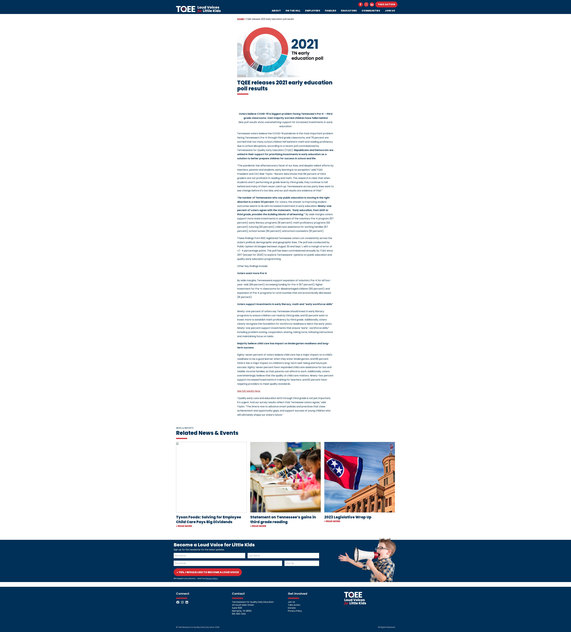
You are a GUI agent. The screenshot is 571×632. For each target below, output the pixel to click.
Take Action (386, 4)
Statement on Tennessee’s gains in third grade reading (283, 519)
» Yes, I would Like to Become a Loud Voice (208, 572)
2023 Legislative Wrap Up (347, 517)
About (276, 10)
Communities (371, 10)
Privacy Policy (212, 578)
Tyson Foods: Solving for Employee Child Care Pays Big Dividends (208, 519)
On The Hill (293, 10)
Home (240, 19)
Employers (312, 10)
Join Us (390, 10)
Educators (349, 10)
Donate (292, 607)
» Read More (184, 526)
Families (330, 10)
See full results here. (249, 391)
